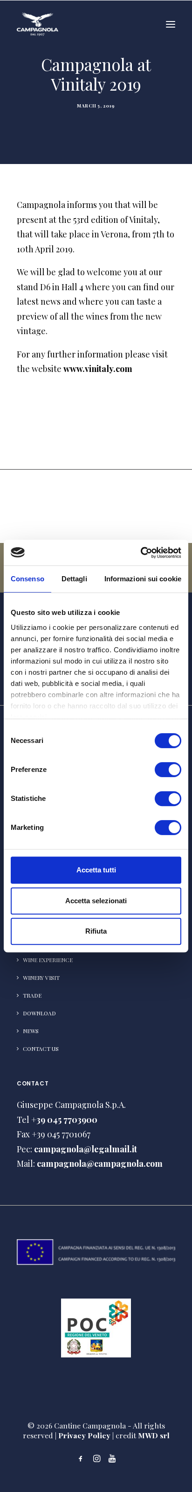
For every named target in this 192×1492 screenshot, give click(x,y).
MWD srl (154, 1435)
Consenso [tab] (27, 579)
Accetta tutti (96, 870)
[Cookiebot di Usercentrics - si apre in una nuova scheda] (140, 553)
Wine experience (48, 960)
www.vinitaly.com (97, 368)
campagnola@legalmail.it (85, 1149)
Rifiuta (96, 931)
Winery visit (41, 977)
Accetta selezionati (96, 901)
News (31, 1031)
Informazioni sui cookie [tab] (142, 579)
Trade (32, 995)
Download (39, 1013)
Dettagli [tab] (74, 579)
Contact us (41, 1048)
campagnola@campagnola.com (100, 1163)
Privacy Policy (84, 1435)
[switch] (168, 769)
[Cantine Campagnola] (37, 24)
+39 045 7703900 (64, 1119)
